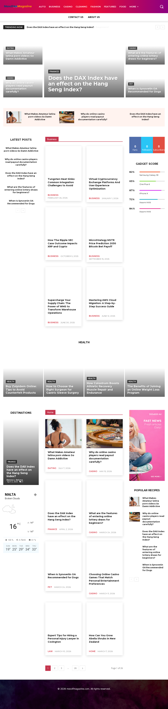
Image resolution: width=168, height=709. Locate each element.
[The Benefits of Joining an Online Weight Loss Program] (145, 373)
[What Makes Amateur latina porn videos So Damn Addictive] (22, 49)
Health (10, 381)
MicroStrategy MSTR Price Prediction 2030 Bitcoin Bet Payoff (102, 243)
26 (75, 668)
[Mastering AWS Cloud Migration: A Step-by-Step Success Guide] (104, 281)
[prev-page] (18, 210)
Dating (10, 48)
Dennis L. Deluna (15, 480)
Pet (131, 84)
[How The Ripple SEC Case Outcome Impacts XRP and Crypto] (63, 221)
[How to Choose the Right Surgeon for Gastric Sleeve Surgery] (64, 373)
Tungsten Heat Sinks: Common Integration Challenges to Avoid (61, 182)
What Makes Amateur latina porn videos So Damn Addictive (39, 117)
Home (92, 651)
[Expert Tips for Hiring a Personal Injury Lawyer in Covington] (63, 616)
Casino (10, 78)
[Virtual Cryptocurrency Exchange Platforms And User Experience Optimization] (104, 160)
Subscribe (159, 138)
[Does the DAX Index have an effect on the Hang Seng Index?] (84, 65)
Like (135, 138)
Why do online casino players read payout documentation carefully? (92, 117)
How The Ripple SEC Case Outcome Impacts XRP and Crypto (62, 243)
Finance (54, 71)
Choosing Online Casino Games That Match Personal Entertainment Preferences (104, 579)
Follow (147, 138)
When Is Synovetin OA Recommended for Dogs (63, 576)
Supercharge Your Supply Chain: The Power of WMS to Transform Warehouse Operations (62, 306)
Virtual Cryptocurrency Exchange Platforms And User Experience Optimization (104, 184)
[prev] (157, 27)
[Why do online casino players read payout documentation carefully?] (22, 81)
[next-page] (23, 210)
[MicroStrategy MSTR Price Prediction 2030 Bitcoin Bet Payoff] (104, 221)
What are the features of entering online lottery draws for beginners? (66, 27)
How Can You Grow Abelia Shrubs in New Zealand (102, 638)
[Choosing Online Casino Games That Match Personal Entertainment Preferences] (104, 555)
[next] (163, 27)
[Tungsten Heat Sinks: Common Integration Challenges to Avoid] (63, 160)
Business (53, 195)
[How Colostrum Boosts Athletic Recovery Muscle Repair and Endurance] (104, 373)
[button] (161, 6)
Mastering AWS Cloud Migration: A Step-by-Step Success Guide (102, 303)
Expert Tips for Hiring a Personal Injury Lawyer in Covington (63, 638)
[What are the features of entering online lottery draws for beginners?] (145, 49)
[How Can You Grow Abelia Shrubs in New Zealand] (104, 616)
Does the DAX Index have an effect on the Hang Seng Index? (145, 117)
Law (50, 651)
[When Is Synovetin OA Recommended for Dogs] (145, 81)
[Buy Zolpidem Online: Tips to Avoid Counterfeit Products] (23, 373)
